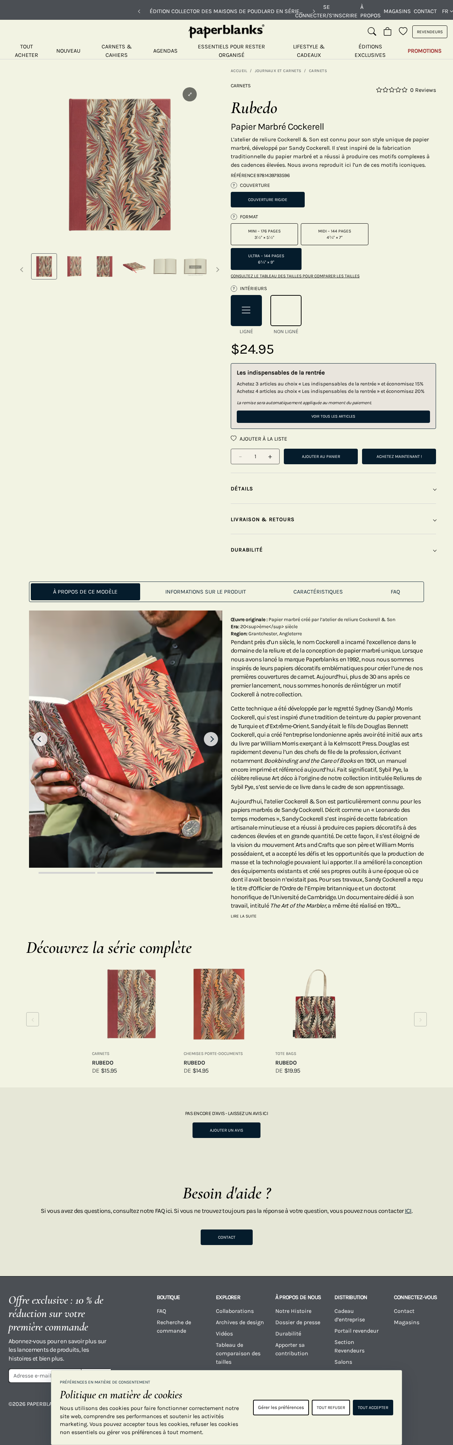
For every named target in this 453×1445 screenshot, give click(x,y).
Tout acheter (26, 50)
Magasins (397, 11)
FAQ (161, 1311)
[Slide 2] (125, 873)
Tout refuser (331, 1407)
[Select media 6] (195, 266)
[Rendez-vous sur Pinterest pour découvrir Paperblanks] (435, 1409)
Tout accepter (373, 1407)
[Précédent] (139, 11)
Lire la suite (244, 916)
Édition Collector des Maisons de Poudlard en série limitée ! (226, 11)
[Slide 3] (184, 873)
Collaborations (235, 1311)
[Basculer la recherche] (372, 32)
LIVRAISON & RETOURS (262, 519)
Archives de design (240, 1322)
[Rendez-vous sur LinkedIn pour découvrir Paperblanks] (411, 1409)
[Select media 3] (104, 266)
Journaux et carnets (278, 70)
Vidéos (224, 1333)
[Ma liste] (403, 32)
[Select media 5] (165, 266)
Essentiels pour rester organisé (231, 50)
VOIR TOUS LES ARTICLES (333, 416)
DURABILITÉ (247, 550)
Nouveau (68, 50)
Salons (343, 1361)
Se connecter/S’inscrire (326, 11)
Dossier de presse (297, 1322)
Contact (425, 11)
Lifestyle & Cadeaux (309, 50)
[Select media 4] (135, 266)
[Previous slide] (40, 739)
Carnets (318, 70)
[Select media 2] (74, 266)
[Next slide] (211, 739)
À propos (370, 11)
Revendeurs (430, 31)
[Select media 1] (44, 266)
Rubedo (102, 1062)
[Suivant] (314, 11)
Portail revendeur (356, 1330)
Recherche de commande (174, 1326)
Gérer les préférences (281, 1407)
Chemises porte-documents (213, 1053)
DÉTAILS (242, 488)
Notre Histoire (293, 1311)
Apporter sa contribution (291, 1349)
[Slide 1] (67, 873)
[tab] (85, 591)
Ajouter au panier (321, 456)
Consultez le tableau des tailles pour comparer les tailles (295, 275)
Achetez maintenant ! (399, 456)
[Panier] (387, 32)
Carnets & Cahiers (117, 50)
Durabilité (288, 1333)
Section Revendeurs (349, 1346)
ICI (408, 1210)
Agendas (165, 50)
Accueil (239, 70)
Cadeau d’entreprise (349, 1315)
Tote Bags (285, 1053)
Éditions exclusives (370, 50)
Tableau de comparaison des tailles (238, 1353)
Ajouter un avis (226, 1130)
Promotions (425, 50)
